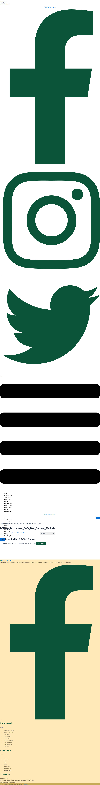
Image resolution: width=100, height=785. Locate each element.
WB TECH (25, 784)
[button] (50, 433)
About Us (6, 760)
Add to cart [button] (41, 543)
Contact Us (7, 766)
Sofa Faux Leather (8, 503)
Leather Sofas (7, 497)
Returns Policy (7, 768)
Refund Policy (7, 770)
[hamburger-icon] (98, 518)
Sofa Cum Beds (7, 507)
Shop (5, 762)
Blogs (5, 764)
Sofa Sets (6, 509)
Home (5, 493)
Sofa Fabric (6, 501)
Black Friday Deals (8, 511)
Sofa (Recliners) (7, 505)
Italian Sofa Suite (8, 495)
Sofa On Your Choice (5, 4)
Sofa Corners (7, 499)
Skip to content (3, 1)
